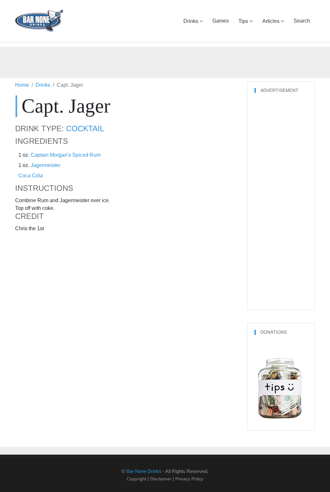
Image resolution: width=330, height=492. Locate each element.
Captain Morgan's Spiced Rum (66, 155)
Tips (243, 21)
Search (302, 21)
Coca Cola (30, 175)
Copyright (136, 478)
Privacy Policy (189, 478)
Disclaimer (160, 478)
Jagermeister (45, 165)
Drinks (190, 21)
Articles (270, 21)
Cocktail (85, 128)
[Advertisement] (165, 61)
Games (220, 21)
